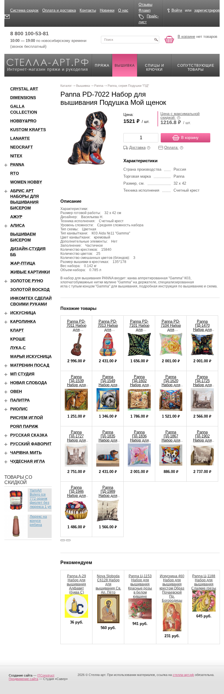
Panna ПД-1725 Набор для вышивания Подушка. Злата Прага (202, 387)
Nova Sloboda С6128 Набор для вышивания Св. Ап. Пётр (108, 584)
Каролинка (23, 321)
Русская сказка (29, 435)
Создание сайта (20, 675)
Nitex (16, 155)
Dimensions (23, 97)
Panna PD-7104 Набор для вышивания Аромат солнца (171, 331)
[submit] (156, 39)
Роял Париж (24, 426)
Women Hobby (26, 182)
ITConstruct (45, 675)
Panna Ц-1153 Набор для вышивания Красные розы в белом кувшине (140, 586)
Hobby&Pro (23, 121)
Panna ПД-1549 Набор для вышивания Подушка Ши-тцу (108, 387)
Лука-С (18, 347)
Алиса (17, 225)
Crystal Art (24, 88)
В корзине (186, 36)
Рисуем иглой (26, 417)
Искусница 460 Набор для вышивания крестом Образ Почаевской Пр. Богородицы (172, 588)
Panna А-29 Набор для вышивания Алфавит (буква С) (76, 584)
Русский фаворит (31, 444)
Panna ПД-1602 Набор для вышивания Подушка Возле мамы (139, 387)
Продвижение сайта (23, 679)
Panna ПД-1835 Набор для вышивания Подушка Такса (108, 442)
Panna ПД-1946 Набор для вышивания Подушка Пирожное (76, 497)
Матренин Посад (29, 365)
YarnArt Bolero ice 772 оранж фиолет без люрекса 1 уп (40, 498)
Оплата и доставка (59, 10)
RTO (14, 173)
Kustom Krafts (28, 129)
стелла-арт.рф (183, 675)
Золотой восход (30, 289)
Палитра (20, 400)
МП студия (22, 374)
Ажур (16, 216)
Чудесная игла (27, 461)
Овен (16, 391)
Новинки (107, 10)
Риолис (19, 409)
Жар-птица (22, 263)
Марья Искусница (31, 356)
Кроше (17, 339)
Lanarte (20, 138)
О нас (123, 10)
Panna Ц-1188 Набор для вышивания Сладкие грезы (203, 582)
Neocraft (21, 147)
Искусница (23, 312)
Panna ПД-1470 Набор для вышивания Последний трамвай (202, 331)
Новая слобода (28, 382)
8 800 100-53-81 (29, 33)
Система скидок (24, 10)
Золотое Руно (26, 280)
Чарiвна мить (26, 452)
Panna (17, 164)
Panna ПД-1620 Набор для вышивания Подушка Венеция (171, 387)
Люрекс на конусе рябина (38, 521)
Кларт (17, 330)
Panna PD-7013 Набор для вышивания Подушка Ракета (108, 331)
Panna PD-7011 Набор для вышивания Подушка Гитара (76, 331)
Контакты (88, 10)
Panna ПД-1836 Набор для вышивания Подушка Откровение (139, 442)
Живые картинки (30, 272)
